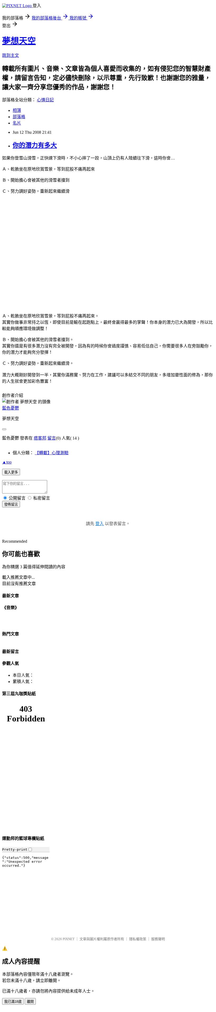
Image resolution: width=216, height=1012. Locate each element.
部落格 (19, 116)
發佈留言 (11, 504)
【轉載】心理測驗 (51, 453)
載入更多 (11, 472)
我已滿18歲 (13, 1002)
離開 (30, 1002)
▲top (7, 462)
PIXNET (69, 939)
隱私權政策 (137, 939)
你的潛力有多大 (35, 145)
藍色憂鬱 (10, 408)
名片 (17, 123)
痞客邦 (40, 438)
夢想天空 (19, 41)
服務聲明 (158, 939)
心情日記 (45, 100)
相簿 (17, 110)
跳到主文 (10, 55)
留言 (51, 438)
